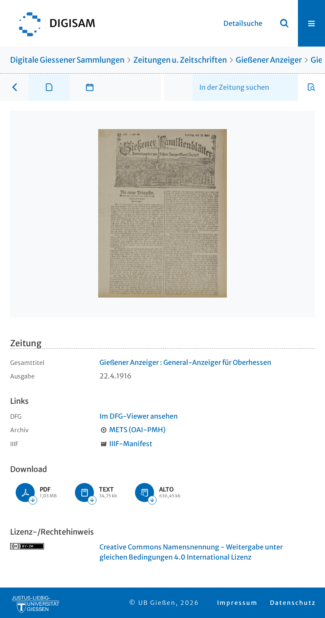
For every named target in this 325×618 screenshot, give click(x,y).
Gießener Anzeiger (269, 60)
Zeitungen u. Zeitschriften (180, 60)
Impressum (237, 603)
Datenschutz (293, 603)
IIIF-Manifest (130, 443)
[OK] (284, 23)
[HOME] (53, 23)
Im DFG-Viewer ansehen (138, 416)
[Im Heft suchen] (311, 87)
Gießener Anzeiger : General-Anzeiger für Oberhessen (185, 362)
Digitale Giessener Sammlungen (67, 60)
